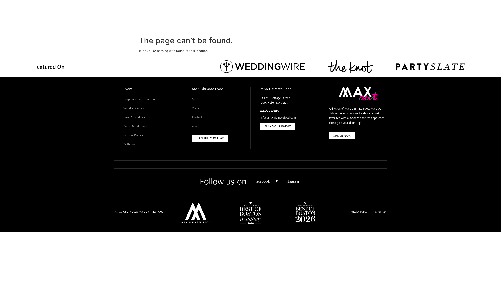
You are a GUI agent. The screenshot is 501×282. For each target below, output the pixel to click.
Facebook (262, 181)
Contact (197, 117)
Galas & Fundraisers (135, 117)
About (196, 126)
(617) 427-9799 (269, 110)
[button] (18, 16)
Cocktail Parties (133, 135)
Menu (9, 16)
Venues (196, 108)
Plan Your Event (466, 16)
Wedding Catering (134, 108)
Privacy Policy (359, 212)
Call (489, 16)
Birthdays (129, 144)
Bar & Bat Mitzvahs (135, 126)
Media (195, 99)
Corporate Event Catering (139, 99)
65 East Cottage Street (275, 98)
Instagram (291, 181)
